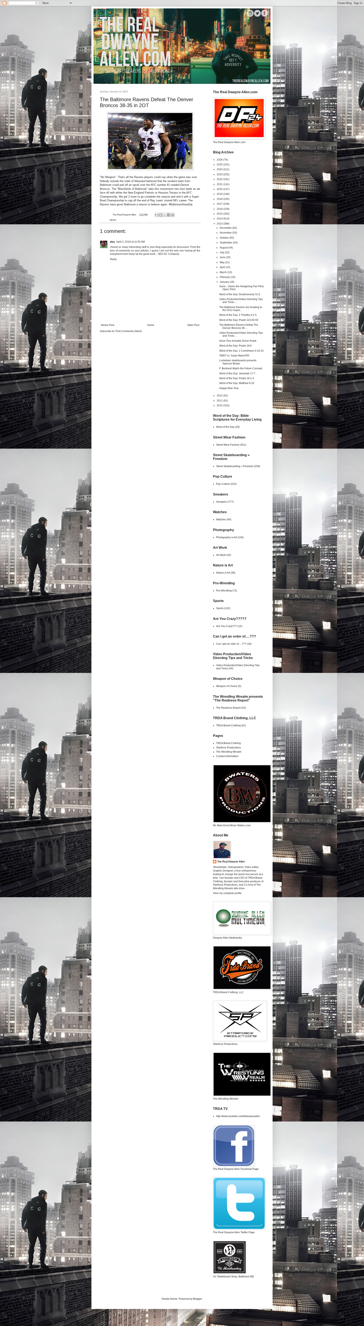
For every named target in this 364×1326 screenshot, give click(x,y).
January (225, 281)
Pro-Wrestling (224, 590)
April (223, 267)
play (112, 241)
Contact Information (227, 756)
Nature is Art (223, 572)
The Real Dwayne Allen (231, 861)
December (226, 227)
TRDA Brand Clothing (228, 725)
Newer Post (107, 325)
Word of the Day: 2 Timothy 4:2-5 (238, 315)
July (222, 252)
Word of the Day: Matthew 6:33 (236, 383)
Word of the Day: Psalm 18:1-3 (236, 378)
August (224, 247)
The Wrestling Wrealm (228, 751)
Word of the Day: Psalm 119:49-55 (238, 320)
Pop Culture (223, 483)
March (224, 272)
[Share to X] (165, 215)
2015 (220, 213)
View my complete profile (227, 893)
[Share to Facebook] (169, 215)
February (225, 277)
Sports (113, 220)
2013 (220, 223)
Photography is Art (226, 537)
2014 (220, 218)
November (226, 232)
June (223, 257)
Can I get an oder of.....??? (231, 643)
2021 (220, 184)
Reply (113, 259)
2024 (220, 169)
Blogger (197, 1298)
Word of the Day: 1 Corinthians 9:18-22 (241, 350)
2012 (220, 395)
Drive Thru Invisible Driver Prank (237, 340)
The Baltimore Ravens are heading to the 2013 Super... (240, 309)
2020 (220, 189)
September (226, 242)
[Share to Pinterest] (173, 215)
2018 (220, 199)
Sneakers (221, 501)
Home (150, 325)
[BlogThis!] (161, 215)
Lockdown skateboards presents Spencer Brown (237, 362)
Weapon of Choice (226, 686)
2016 (220, 208)
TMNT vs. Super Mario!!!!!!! (234, 355)
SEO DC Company (168, 253)
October (224, 237)
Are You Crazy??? (226, 626)
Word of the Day (225, 426)
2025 (220, 164)
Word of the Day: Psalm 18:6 (235, 345)
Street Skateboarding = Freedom (234, 466)
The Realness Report (228, 707)
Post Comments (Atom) (128, 331)
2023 (220, 174)
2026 (220, 159)
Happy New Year (229, 388)
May (222, 262)
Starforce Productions (228, 747)
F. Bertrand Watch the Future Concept (240, 368)
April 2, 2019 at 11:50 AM (130, 241)
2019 (220, 194)
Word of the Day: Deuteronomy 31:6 (239, 294)
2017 (220, 203)
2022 (220, 179)
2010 (220, 405)
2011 (220, 400)
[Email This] (157, 215)
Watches (221, 519)
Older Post (193, 325)
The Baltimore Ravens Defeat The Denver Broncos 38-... (238, 326)
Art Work (221, 555)
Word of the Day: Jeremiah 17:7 (237, 373)
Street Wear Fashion (228, 444)
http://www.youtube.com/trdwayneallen (238, 1116)
